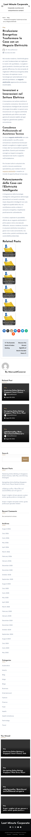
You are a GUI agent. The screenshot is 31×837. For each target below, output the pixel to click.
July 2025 (5, 588)
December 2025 (7, 565)
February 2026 (7, 556)
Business (5, 688)
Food (3, 707)
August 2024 (6, 639)
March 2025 (6, 607)
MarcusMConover (12, 50)
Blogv (4, 684)
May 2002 (5, 652)
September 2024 (7, 634)
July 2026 (5, 533)
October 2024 (6, 629)
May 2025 (5, 597)
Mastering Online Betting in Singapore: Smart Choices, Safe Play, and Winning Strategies (15, 475)
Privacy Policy (15, 834)
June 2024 (5, 648)
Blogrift (18, 832)
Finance (4, 702)
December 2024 (7, 620)
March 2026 (6, 552)
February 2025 (7, 611)
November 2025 (7, 570)
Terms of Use (21, 834)
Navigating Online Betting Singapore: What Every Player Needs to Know (15, 413)
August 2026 (6, 529)
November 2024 (7, 625)
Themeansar (23, 832)
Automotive (6, 665)
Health (4, 711)
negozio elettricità (9, 171)
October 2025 (6, 575)
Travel (4, 725)
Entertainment (7, 693)
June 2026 (5, 538)
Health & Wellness (8, 716)
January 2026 (6, 561)
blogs (4, 679)
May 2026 (5, 542)
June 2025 (5, 593)
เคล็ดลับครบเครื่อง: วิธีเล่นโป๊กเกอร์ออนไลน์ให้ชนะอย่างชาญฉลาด (14, 433)
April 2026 (5, 547)
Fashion (4, 697)
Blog (4, 27)
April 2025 (5, 602)
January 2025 (6, 616)
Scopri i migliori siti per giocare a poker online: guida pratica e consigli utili (15, 810)
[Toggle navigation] (2, 6)
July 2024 (5, 643)
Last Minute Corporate (16, 4)
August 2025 (6, 584)
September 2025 (7, 579)
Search (5, 453)
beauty (4, 670)
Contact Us (9, 834)
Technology (6, 720)
